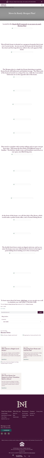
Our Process (25, 413)
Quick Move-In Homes (6, 415)
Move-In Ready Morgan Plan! (11, 304)
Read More (4, 359)
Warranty (32, 415)
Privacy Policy (39, 411)
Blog (14, 415)
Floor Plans (4, 417)
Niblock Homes (29, 304)
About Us (15, 413)
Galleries (24, 417)
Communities (4, 413)
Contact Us (32, 413)
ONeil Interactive (32, 452)
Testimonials (16, 417)
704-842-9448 (7, 427)
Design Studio (25, 415)
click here (24, 300)
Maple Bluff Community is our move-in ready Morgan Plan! (26, 25)
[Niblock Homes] (22, 404)
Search (40, 312)
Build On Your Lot (5, 418)
